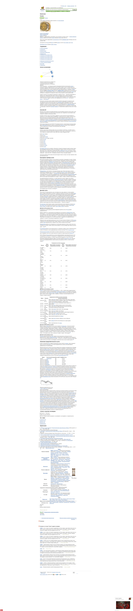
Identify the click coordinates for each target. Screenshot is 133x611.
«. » (57, 434)
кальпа (43, 514)
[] (40, 107)
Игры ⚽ (67, 11)
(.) (50, 444)
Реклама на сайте (58, 572)
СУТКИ (41, 528)
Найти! (74, 9)
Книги (63, 11)
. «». (49, 442)
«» (58, 491)
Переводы (58, 11)
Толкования (53, 11)
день (41, 514)
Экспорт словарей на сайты (43, 574)
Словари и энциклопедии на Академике (54, 7)
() (61, 20)
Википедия (48, 11)
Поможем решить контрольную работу (51, 512)
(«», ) (54, 445)
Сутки (41, 554)
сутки (41, 548)
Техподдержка (53, 572)
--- (67, 439)
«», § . (52, 438)
